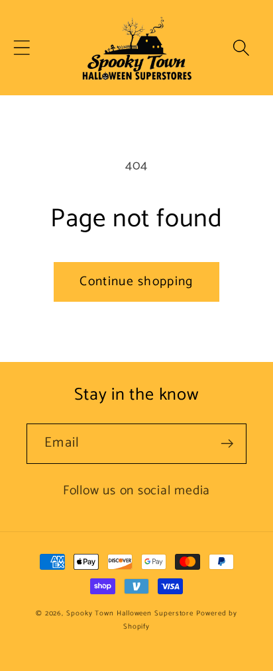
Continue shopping (136, 281)
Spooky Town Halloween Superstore (129, 613)
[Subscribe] (227, 444)
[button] (21, 48)
